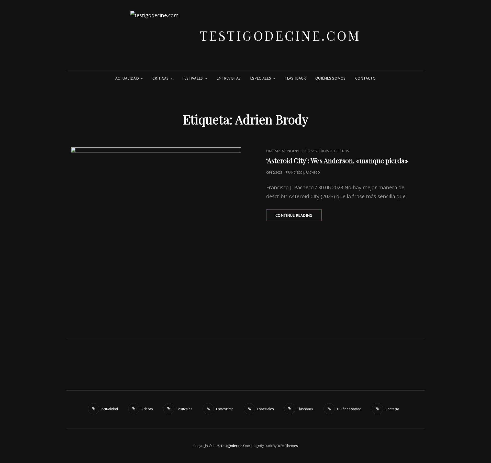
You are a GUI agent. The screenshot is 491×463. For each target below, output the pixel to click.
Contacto (365, 78)
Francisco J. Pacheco (303, 172)
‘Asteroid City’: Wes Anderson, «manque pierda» (337, 160)
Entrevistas (229, 78)
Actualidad (127, 78)
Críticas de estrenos (332, 151)
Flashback (295, 78)
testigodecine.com (280, 35)
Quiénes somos (330, 78)
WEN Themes (287, 445)
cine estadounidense (283, 151)
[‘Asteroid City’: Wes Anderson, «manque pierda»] (156, 232)
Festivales (192, 78)
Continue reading (298, 217)
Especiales (260, 78)
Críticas (160, 78)
